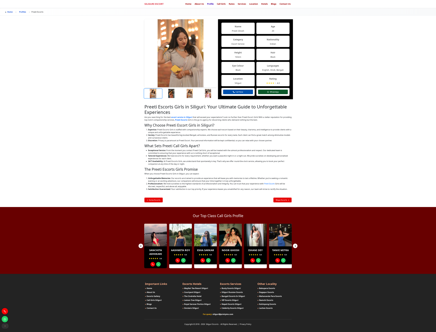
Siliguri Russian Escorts (231, 292)
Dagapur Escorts (265, 292)
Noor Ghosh (230, 250)
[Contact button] (5, 326)
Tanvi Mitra (280, 250)
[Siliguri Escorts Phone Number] (5, 311)
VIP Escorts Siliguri (229, 300)
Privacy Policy (245, 324)
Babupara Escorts (266, 288)
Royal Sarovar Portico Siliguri (196, 304)
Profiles (22, 12)
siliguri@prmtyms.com (223, 314)
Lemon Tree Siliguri (192, 300)
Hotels (264, 3)
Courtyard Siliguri (191, 292)
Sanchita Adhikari (155, 252)
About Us (199, 3)
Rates (232, 3)
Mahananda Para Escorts (269, 296)
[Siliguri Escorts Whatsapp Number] (5, 319)
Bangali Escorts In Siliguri (232, 296)
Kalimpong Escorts (266, 304)
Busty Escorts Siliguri (230, 288)
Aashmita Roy (180, 250)
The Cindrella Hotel (191, 296)
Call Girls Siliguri (153, 300)
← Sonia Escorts (153, 200)
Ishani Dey (255, 250)
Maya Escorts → (282, 200)
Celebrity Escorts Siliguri (232, 308)
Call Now (239, 92)
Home (188, 3)
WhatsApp (274, 92)
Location (253, 3)
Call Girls (221, 3)
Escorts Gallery (152, 296)
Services (242, 3)
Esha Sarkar (205, 250)
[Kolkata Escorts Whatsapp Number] (158, 264)
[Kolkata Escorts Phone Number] (152, 264)
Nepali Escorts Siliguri (230, 304)
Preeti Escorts (181, 120)
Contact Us (285, 3)
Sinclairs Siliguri (190, 308)
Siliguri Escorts (212, 324)
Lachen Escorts (265, 308)
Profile (210, 3)
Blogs (273, 3)
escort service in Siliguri (181, 117)
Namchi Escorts (265, 300)
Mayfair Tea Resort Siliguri (195, 288)
